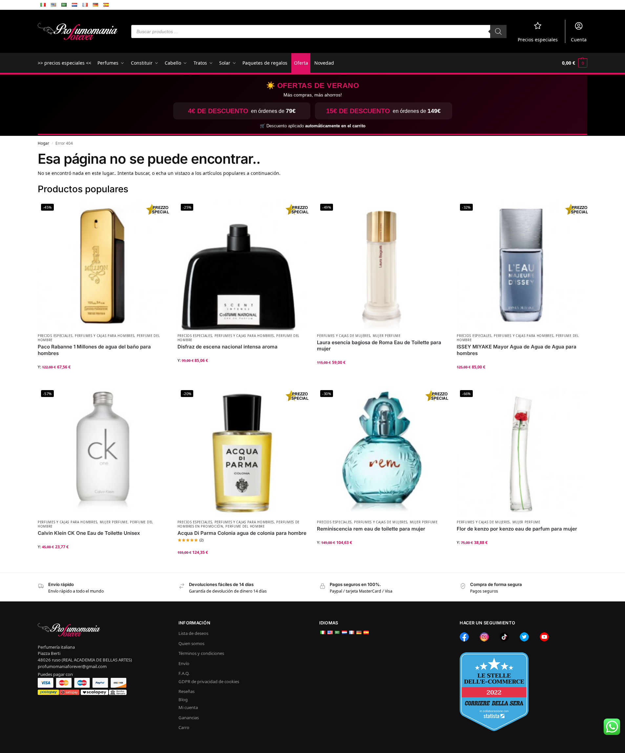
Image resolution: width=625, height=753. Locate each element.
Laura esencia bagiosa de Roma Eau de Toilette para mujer (379, 345)
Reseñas (186, 691)
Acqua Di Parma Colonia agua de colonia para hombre (241, 533)
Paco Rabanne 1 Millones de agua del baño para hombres (94, 350)
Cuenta (579, 39)
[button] (574, 63)
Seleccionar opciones (103, 380)
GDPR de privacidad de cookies (208, 681)
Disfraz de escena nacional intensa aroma (227, 347)
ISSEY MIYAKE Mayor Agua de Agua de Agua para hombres (516, 350)
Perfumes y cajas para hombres (104, 336)
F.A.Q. (184, 673)
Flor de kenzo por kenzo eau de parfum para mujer (517, 529)
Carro (183, 727)
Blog (183, 699)
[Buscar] (498, 31)
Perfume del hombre (245, 526)
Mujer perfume (387, 336)
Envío (183, 663)
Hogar (43, 143)
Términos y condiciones (201, 653)
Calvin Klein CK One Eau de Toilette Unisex (89, 533)
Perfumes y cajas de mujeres (343, 336)
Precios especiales (538, 39)
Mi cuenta (188, 707)
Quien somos (191, 643)
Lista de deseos (193, 633)
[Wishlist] (158, 210)
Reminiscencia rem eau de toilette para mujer (371, 529)
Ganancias (188, 718)
